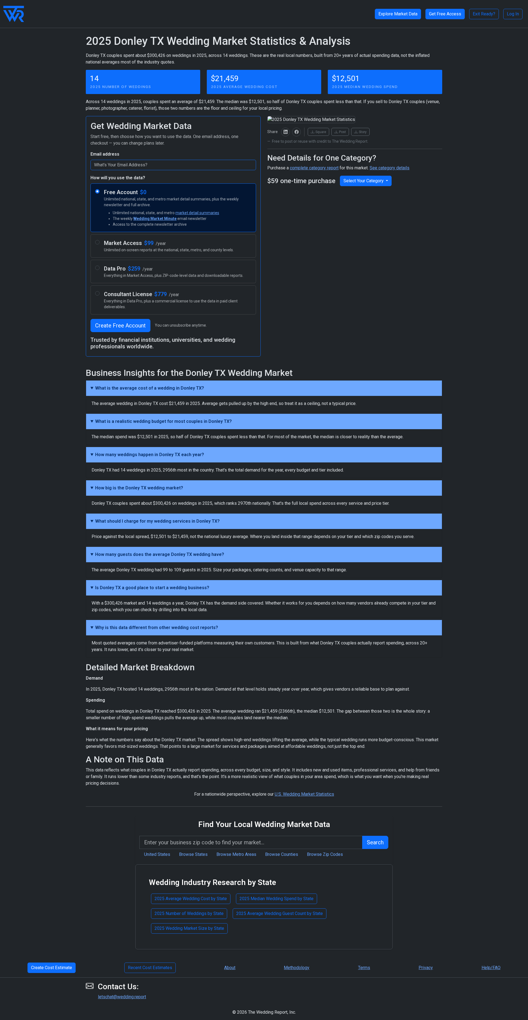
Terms (364, 967)
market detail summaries (197, 213)
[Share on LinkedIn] (285, 132)
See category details (389, 167)
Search (375, 842)
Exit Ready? (484, 13)
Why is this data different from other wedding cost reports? (156, 627)
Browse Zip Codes (325, 854)
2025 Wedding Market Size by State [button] (189, 928)
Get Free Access (445, 13)
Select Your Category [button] (364, 180)
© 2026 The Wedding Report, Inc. (264, 1012)
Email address (104, 154)
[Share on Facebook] (296, 132)
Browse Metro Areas (236, 854)
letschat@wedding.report (122, 996)
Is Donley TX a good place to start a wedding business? (152, 587)
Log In (513, 13)
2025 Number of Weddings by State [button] (189, 913)
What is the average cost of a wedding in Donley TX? (149, 388)
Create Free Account (120, 325)
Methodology (296, 967)
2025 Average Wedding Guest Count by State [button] (279, 913)
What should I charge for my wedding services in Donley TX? (157, 521)
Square (320, 132)
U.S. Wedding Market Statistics (304, 794)
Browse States (193, 854)
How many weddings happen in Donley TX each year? (149, 454)
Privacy (426, 967)
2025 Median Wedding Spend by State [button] (277, 898)
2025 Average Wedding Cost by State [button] (191, 898)
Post (342, 132)
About (229, 967)
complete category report (314, 167)
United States (157, 854)
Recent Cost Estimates (150, 967)
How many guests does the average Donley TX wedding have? (159, 554)
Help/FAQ (491, 967)
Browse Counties (281, 854)
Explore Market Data (397, 13)
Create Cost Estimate (51, 967)
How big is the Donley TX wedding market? (139, 487)
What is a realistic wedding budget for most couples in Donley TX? (163, 421)
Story (363, 132)
